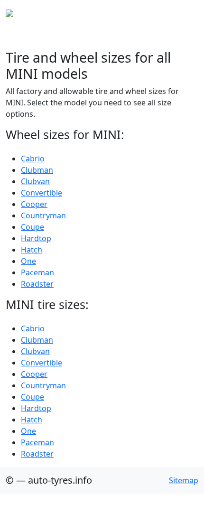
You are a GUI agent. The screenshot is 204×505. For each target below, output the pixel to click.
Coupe (32, 227)
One (28, 261)
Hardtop (36, 238)
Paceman (37, 272)
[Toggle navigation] (185, 13)
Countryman (43, 215)
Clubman (37, 170)
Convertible (41, 192)
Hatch (31, 249)
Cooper (34, 204)
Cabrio (33, 158)
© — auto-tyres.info (49, 480)
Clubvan (35, 181)
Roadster (37, 284)
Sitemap (183, 480)
